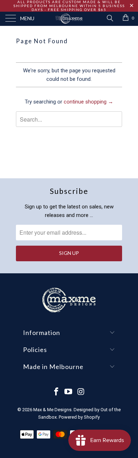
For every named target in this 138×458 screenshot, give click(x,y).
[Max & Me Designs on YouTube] (68, 392)
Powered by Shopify (79, 417)
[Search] (109, 18)
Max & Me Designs (52, 409)
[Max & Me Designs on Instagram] (81, 392)
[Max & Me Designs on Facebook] (56, 392)
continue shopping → (88, 102)
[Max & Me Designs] (69, 19)
